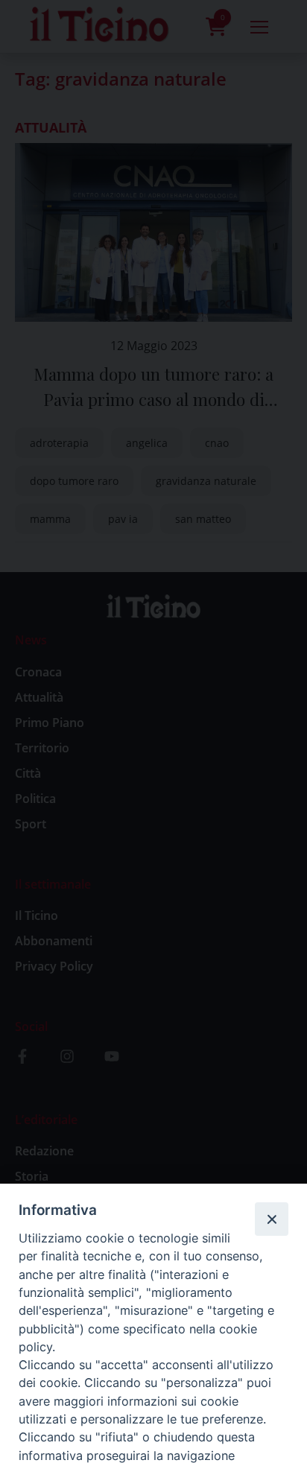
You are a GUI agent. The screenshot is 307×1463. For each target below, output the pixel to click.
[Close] (271, 1218)
